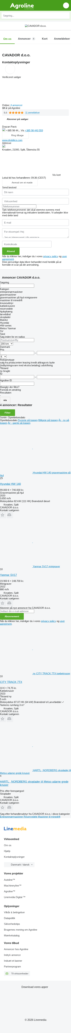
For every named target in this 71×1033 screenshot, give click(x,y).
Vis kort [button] (56, 174)
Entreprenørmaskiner (12, 816)
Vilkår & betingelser (14, 912)
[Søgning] (66, 15)
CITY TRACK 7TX (11, 682)
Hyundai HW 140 (10, 484)
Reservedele (31, 816)
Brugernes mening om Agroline (20, 929)
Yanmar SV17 (8, 575)
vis (5, 400)
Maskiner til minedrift (49, 816)
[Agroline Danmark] (21, 5)
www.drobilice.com (12, 140)
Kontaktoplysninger (14, 856)
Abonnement (12, 616)
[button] (66, 5)
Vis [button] (23, 130)
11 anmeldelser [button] (32, 112)
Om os (7, 845)
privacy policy (50, 256)
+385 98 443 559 (34, 130)
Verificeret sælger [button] (11, 77)
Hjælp (7, 851)
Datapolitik (9, 918)
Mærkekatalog (11, 935)
